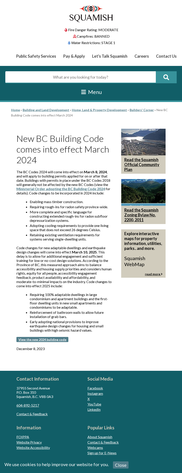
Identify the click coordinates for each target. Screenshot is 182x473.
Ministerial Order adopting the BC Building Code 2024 (60, 189)
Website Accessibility (33, 447)
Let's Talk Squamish (109, 56)
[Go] (166, 77)
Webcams (95, 447)
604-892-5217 (27, 405)
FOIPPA (22, 437)
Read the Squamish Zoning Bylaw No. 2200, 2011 (141, 215)
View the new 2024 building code (42, 339)
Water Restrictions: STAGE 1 (93, 43)
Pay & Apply (74, 56)
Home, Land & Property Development (99, 110)
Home (15, 110)
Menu (94, 92)
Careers (142, 56)
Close (121, 465)
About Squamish (99, 437)
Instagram (95, 393)
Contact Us (166, 56)
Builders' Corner (142, 110)
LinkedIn (94, 409)
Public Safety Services (36, 56)
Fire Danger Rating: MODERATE (93, 30)
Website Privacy (29, 442)
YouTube (94, 404)
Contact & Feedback (32, 414)
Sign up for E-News (102, 453)
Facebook (95, 388)
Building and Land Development (46, 110)
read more (153, 274)
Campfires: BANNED (93, 36)
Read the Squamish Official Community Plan (141, 164)
